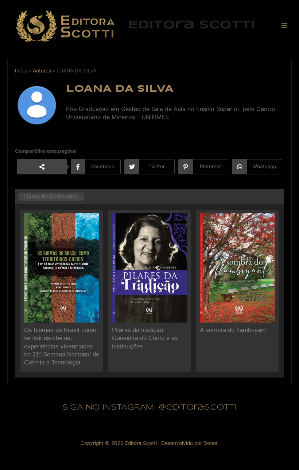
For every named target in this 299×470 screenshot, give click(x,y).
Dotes (210, 443)
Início (21, 71)
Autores (42, 71)
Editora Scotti (191, 25)
